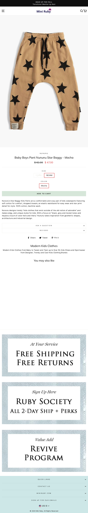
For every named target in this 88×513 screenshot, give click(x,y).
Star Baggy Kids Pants (20, 201)
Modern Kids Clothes (12, 250)
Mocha (44, 186)
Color (44, 181)
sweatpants (71, 201)
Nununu (44, 153)
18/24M (49, 175)
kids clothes (29, 210)
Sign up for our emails (44, 500)
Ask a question (44, 225)
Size (44, 171)
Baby (28, 250)
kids (64, 201)
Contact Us (44, 486)
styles (26, 213)
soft (4, 203)
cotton (9, 203)
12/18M (39, 175)
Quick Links (44, 479)
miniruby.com (44, 493)
